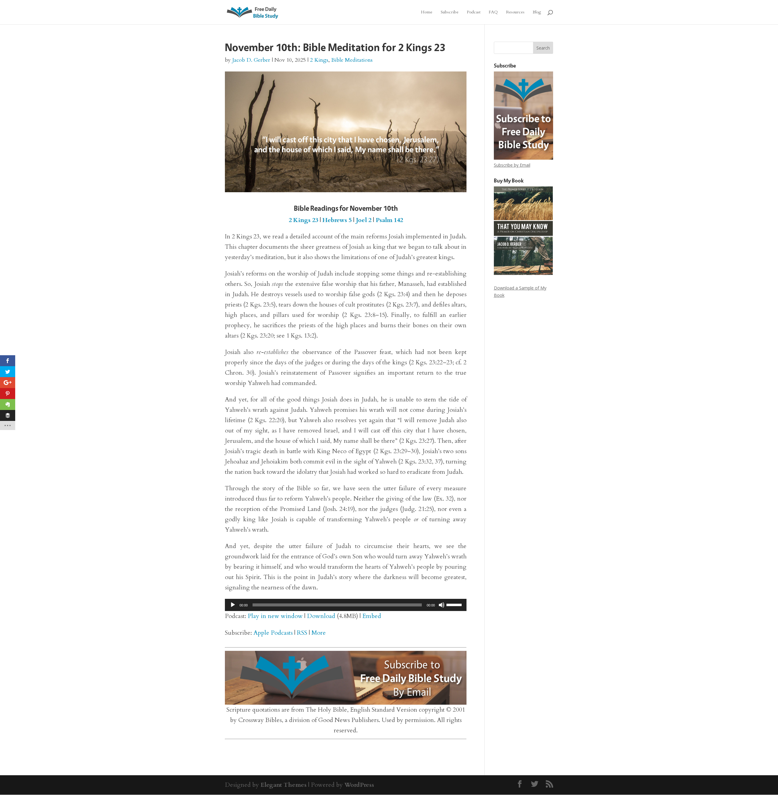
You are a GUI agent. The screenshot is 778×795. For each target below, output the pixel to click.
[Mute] (442, 605)
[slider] (454, 604)
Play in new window (275, 616)
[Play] (233, 605)
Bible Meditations (352, 60)
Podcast (473, 12)
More (319, 633)
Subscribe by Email (512, 165)
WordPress (359, 785)
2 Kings (319, 60)
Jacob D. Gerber (251, 60)
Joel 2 (363, 220)
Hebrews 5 (337, 220)
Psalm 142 (389, 220)
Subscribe (450, 12)
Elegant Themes (283, 785)
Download (321, 616)
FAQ (493, 12)
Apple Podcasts (273, 633)
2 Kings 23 (303, 220)
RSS (302, 633)
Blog (537, 12)
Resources (515, 12)
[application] (345, 605)
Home (426, 12)
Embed (371, 616)
